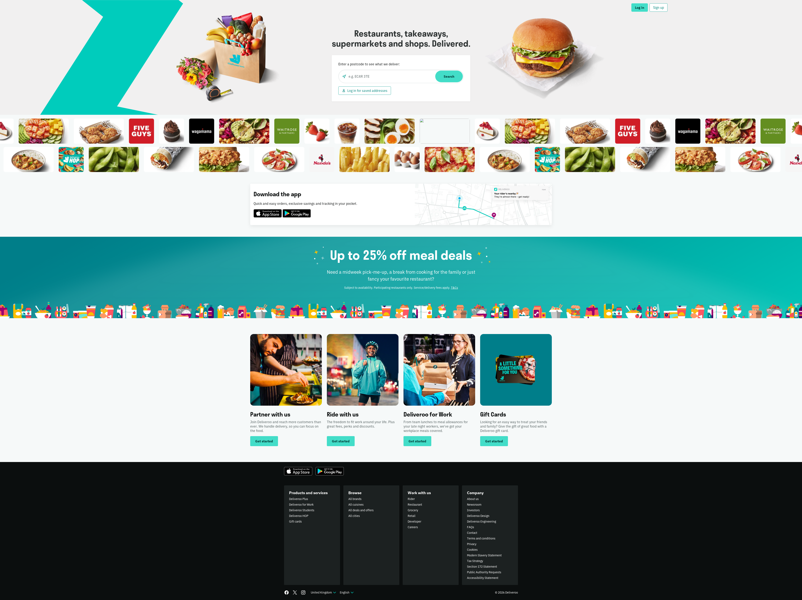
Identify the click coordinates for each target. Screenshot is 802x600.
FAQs (470, 527)
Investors (473, 510)
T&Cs (454, 288)
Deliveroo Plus (298, 499)
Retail (411, 516)
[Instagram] (303, 592)
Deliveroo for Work (301, 504)
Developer (414, 521)
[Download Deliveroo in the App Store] (268, 211)
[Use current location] (344, 76)
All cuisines (356, 504)
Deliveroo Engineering (481, 521)
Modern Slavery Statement (484, 555)
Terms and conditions (481, 538)
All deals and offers (361, 510)
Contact (472, 533)
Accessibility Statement (482, 578)
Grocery (413, 510)
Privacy (471, 544)
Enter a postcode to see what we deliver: (369, 64)
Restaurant (415, 504)
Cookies (472, 550)
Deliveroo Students (301, 510)
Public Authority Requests (484, 572)
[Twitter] (294, 592)
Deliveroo (146, 7)
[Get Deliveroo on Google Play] (297, 211)
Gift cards (295, 521)
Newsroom (474, 504)
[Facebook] (286, 592)
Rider (411, 499)
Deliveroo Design (478, 516)
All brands (355, 499)
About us (473, 499)
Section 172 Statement (482, 566)
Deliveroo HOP (298, 516)
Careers (413, 527)
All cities (354, 516)
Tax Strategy (475, 561)
